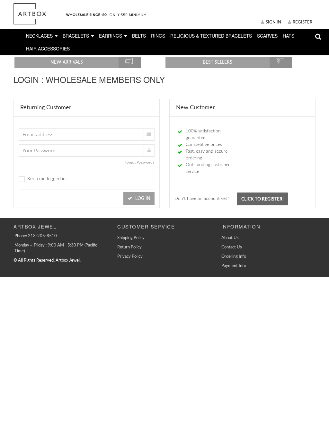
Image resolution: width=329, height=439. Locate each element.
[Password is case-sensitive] (87, 150)
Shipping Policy (131, 238)
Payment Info (233, 266)
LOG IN (142, 198)
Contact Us (231, 247)
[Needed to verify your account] (87, 134)
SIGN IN (273, 22)
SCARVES (267, 35)
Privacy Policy (130, 257)
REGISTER (302, 22)
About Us (230, 238)
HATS (288, 35)
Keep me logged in (46, 178)
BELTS (139, 35)
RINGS (158, 35)
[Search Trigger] (318, 38)
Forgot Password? (139, 162)
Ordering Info (233, 257)
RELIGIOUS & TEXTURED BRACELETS (211, 35)
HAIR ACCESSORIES (48, 48)
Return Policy (129, 247)
